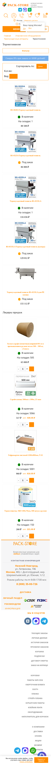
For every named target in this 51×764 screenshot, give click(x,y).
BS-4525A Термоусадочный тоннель (25, 155)
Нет (30, 28)
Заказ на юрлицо (39, 665)
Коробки (35, 675)
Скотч (35, 689)
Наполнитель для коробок (35, 716)
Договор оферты (39, 661)
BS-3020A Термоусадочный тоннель (25, 110)
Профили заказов (39, 647)
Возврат (38, 745)
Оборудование (35, 712)
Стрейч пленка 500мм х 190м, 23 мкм (25, 399)
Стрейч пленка (35, 698)
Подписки (39, 656)
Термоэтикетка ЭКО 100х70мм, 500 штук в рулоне (25, 511)
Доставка (38, 731)
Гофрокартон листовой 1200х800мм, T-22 (25, 455)
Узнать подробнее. (26, 762)
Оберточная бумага (35, 684)
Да (24, 28)
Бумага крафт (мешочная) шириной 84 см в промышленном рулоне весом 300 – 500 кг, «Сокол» (25, 346)
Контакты (38, 749)
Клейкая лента (35, 707)
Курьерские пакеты (35, 703)
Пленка (35, 694)
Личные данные (39, 638)
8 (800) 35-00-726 (26, 584)
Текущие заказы (39, 633)
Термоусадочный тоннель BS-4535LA (25, 201)
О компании (38, 727)
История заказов (39, 642)
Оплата (38, 736)
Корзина (39, 651)
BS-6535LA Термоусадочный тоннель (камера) (25, 247)
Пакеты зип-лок (35, 680)
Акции (38, 740)
